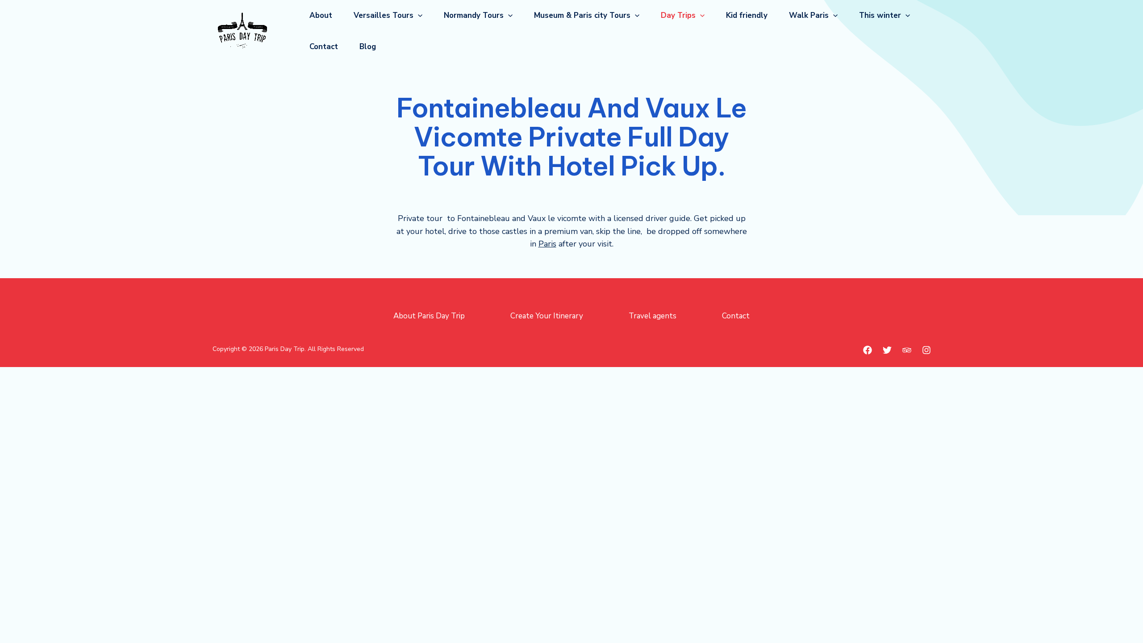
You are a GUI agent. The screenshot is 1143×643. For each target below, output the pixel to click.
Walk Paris (809, 15)
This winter (880, 15)
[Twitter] (887, 350)
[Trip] (906, 350)
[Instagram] (926, 350)
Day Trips (678, 15)
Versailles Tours (383, 15)
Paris (547, 243)
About (320, 15)
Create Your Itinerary (546, 316)
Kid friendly (747, 15)
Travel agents (652, 316)
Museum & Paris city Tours (582, 15)
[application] (417, 15)
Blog (367, 47)
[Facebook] (867, 350)
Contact (323, 47)
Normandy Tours (474, 15)
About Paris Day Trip (429, 316)
